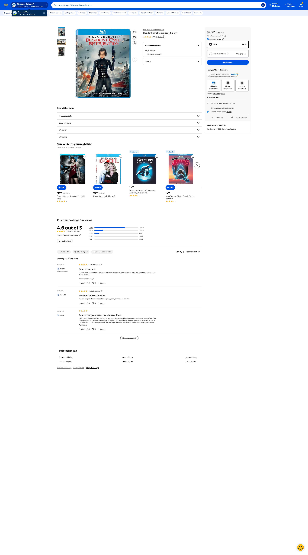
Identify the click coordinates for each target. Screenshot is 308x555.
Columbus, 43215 (219, 94)
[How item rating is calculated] (80, 235)
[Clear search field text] (257, 5)
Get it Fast (81, 13)
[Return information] (222, 39)
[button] (275, 5)
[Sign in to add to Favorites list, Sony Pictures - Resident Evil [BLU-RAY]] (85, 157)
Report (102, 283)
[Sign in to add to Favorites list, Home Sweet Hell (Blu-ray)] (121, 157)
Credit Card (186, 13)
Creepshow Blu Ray (66, 357)
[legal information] (226, 36)
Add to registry (241, 117)
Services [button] (24, 13)
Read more (83, 325)
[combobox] (158, 5)
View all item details (154, 54)
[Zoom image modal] (134, 42)
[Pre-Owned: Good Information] (228, 53)
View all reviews (65, 241)
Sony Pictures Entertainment (153, 30)
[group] (153, 37)
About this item (65, 108)
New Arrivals (104, 13)
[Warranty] (198, 130)
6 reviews (77, 231)
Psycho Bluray (191, 361)
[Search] (263, 5)
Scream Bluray (127, 357)
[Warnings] (198, 137)
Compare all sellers (229, 129)
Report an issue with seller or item (222, 108)
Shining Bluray (127, 361)
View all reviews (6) (129, 338)
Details (229, 112)
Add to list (219, 117)
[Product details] (198, 116)
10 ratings (161, 37)
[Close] (44, 13)
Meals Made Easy (147, 13)
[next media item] (134, 59)
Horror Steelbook (65, 361)
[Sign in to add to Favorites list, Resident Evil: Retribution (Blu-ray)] (134, 37)
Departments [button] (9, 13)
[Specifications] (198, 123)
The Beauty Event (119, 13)
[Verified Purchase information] (101, 265)
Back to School (55, 13)
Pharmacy (93, 13)
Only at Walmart (173, 13)
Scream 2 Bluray (191, 357)
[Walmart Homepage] (6, 5)
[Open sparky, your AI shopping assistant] (300, 547)
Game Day (133, 13)
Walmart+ (198, 13)
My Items (160, 13)
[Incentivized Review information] (93, 279)
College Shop (70, 13)
